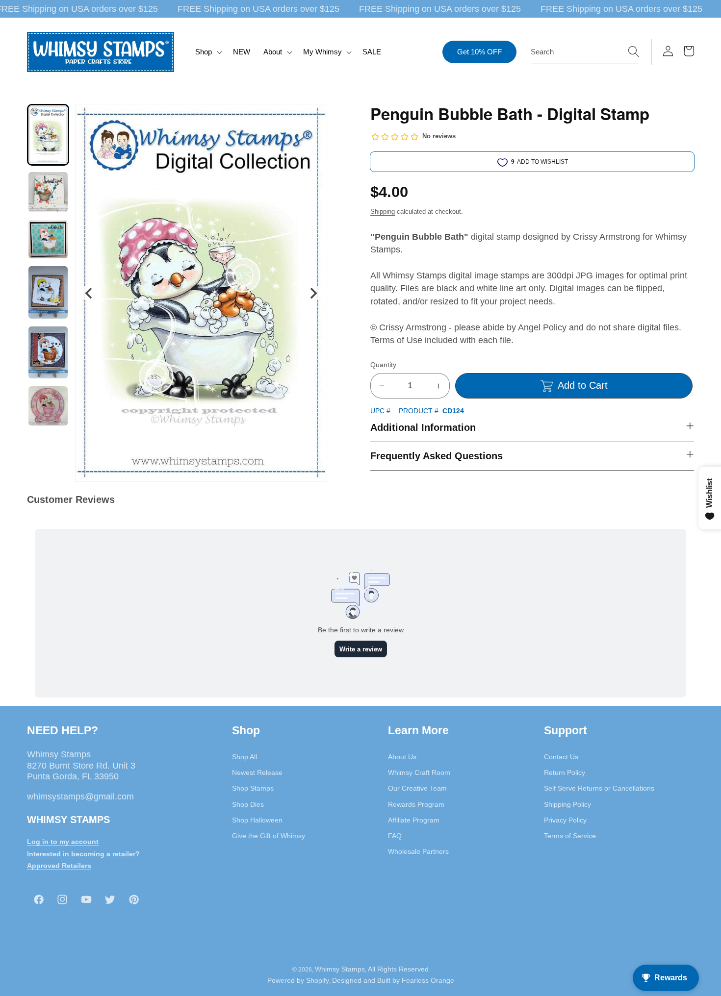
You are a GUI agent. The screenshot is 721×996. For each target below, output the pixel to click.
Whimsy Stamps (340, 968)
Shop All (244, 756)
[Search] (634, 51)
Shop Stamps (253, 788)
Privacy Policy (565, 819)
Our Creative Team (417, 788)
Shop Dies (248, 804)
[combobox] (585, 52)
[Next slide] (313, 293)
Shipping (382, 211)
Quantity (383, 365)
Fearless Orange (428, 980)
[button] (208, 52)
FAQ (395, 835)
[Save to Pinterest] (313, 117)
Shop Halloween (257, 819)
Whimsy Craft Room (419, 772)
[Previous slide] (89, 293)
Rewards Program (416, 804)
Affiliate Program (413, 819)
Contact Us (561, 756)
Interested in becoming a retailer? (83, 853)
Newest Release (257, 772)
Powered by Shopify (298, 980)
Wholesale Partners (418, 851)
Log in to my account (63, 841)
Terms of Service (570, 835)
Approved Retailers (59, 866)
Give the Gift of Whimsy (268, 835)
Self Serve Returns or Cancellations (599, 788)
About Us (402, 756)
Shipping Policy (567, 804)
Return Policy (564, 772)
